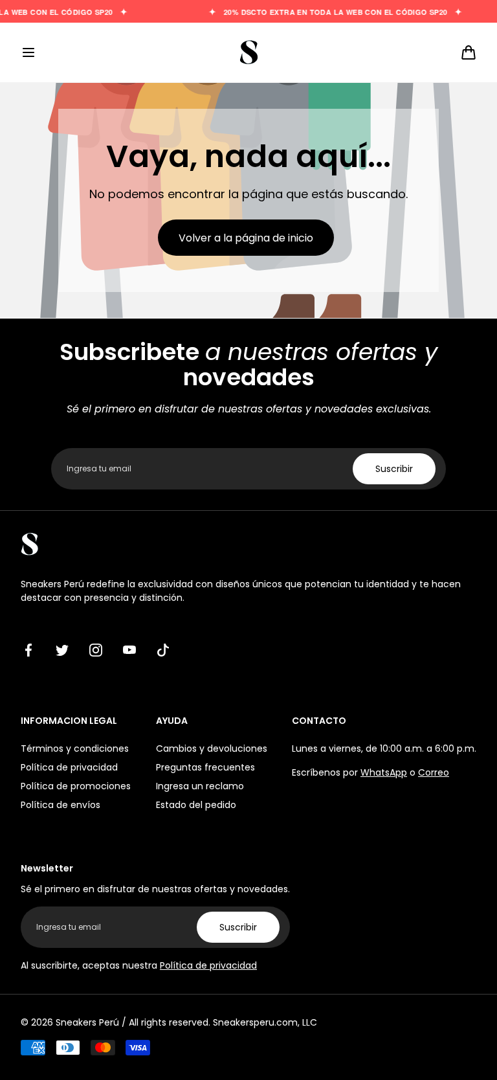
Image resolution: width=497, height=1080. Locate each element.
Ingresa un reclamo (200, 786)
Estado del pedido (196, 804)
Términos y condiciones (75, 748)
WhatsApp (383, 772)
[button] (28, 52)
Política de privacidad (69, 767)
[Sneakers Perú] (248, 52)
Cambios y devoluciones (211, 748)
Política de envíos (60, 804)
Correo (433, 772)
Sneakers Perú (87, 1022)
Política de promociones (76, 786)
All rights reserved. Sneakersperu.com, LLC (223, 1022)
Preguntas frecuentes (205, 767)
